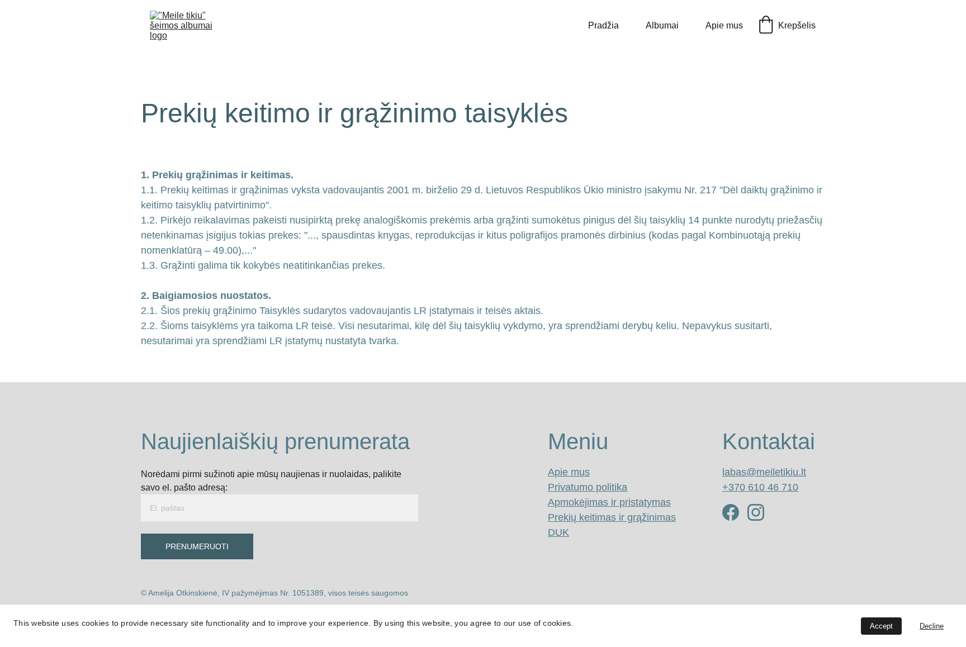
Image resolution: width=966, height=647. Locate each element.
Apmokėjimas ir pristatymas (609, 502)
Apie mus (724, 25)
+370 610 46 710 (760, 487)
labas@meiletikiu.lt (764, 472)
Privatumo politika (587, 487)
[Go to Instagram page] (755, 512)
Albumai (662, 25)
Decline (932, 626)
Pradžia (603, 25)
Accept (881, 626)
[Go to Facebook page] (730, 512)
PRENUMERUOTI (197, 546)
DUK (558, 532)
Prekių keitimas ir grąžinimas (612, 517)
